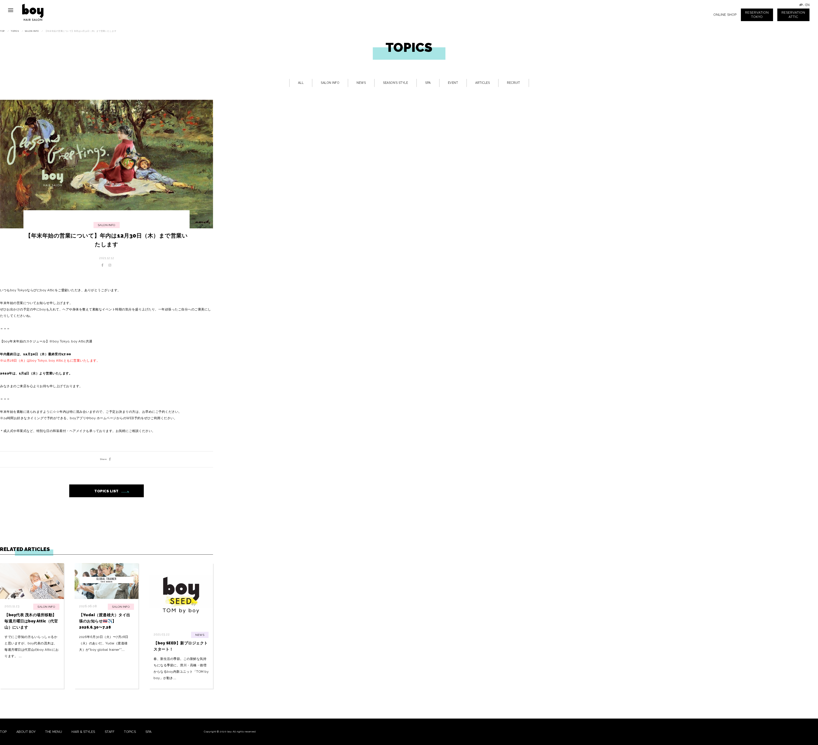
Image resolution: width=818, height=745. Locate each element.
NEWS (361, 82)
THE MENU (53, 732)
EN (807, 5)
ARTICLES (482, 82)
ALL (301, 82)
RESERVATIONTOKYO (757, 15)
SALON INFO (330, 82)
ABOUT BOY (26, 732)
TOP (3, 732)
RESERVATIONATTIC (793, 15)
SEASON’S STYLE (395, 82)
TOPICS (130, 732)
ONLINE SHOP (725, 15)
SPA (428, 82)
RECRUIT (513, 82)
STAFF (110, 732)
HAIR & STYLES (83, 732)
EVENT (453, 82)
